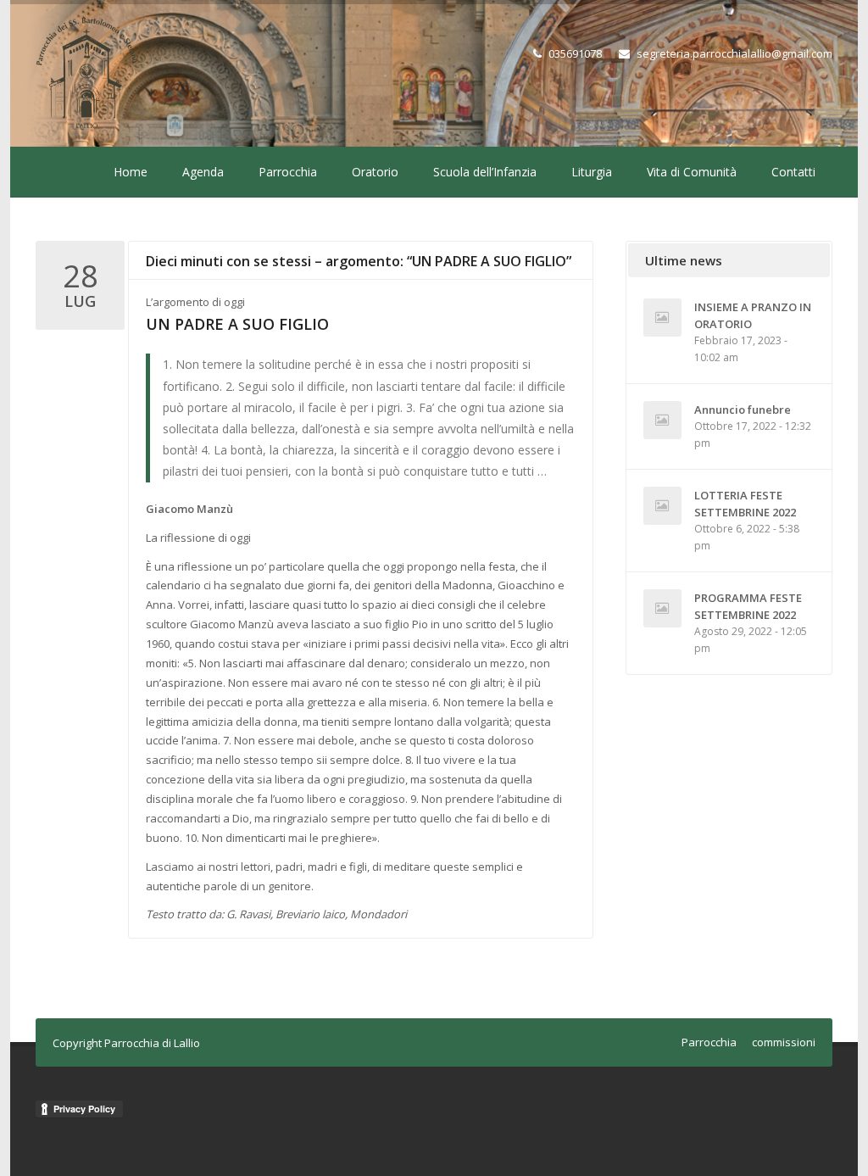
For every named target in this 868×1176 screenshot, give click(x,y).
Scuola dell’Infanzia (485, 172)
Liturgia (591, 172)
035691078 (575, 53)
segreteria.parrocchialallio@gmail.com (734, 53)
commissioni (783, 1042)
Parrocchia (288, 172)
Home (130, 172)
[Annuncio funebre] (662, 420)
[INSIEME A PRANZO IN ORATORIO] (662, 317)
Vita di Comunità (692, 172)
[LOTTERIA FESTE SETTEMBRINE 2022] (662, 506)
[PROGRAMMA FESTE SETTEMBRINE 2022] (662, 608)
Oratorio (375, 172)
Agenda (203, 172)
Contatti (793, 172)
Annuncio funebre (742, 409)
